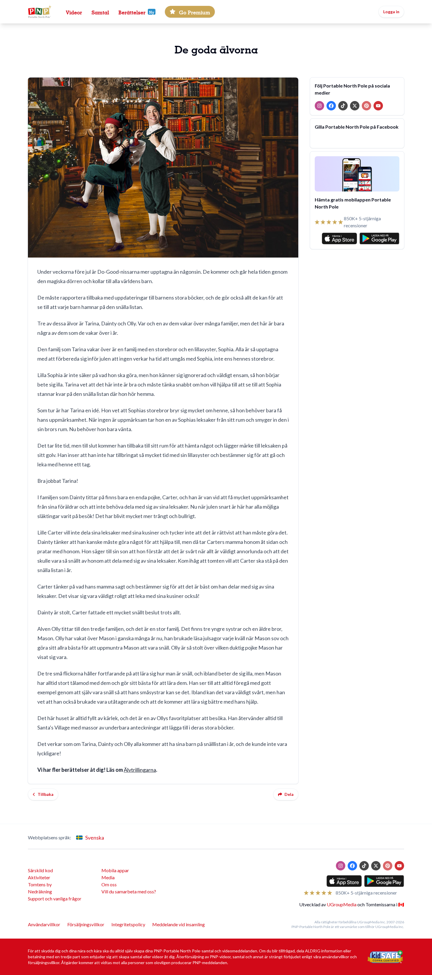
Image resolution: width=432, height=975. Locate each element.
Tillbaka (45, 794)
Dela (289, 794)
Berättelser (131, 11)
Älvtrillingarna (140, 769)
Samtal (100, 11)
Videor (74, 11)
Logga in (391, 11)
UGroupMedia (341, 904)
